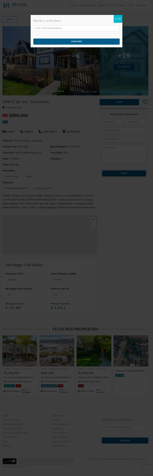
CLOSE (118, 19)
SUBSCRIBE (76, 41)
